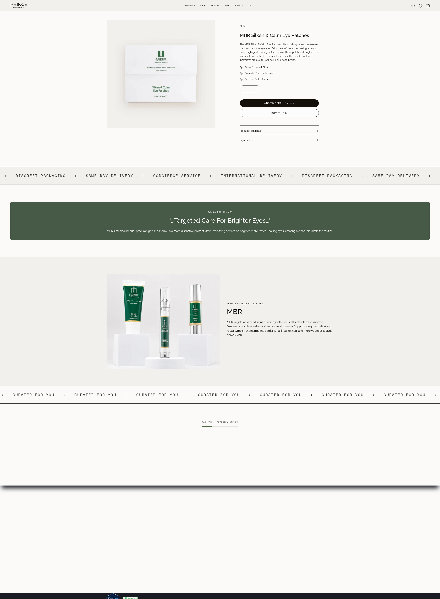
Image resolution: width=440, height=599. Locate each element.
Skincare (158, 523)
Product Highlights (250, 130)
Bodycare (159, 528)
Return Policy (208, 540)
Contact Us (114, 545)
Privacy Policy (209, 528)
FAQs (203, 517)
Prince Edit (160, 517)
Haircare (158, 534)
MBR (242, 26)
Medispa (112, 528)
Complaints (207, 545)
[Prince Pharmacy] (19, 6)
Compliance (207, 534)
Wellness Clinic (116, 523)
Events (111, 534)
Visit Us (111, 540)
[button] (413, 5)
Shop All (158, 545)
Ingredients (246, 140)
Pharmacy (113, 517)
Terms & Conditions (212, 523)
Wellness (159, 540)
